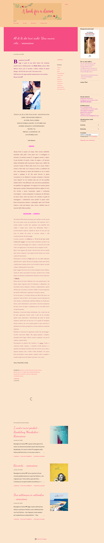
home (58, 71)
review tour (59, 85)
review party (60, 83)
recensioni (59, 81)
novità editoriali (60, 73)
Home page (16, 23)
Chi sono (25, 23)
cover (58, 69)
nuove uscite (60, 75)
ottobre (58, 77)
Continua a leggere (39, 456)
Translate (94, 136)
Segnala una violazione (87, 140)
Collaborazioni (43, 23)
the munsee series (61, 89)
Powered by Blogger (42, 539)
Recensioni (33, 23)
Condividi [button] (60, 59)
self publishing (60, 87)
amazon (58, 67)
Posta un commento (26, 456)
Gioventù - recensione (25, 465)
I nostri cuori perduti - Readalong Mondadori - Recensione (27, 432)
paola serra (59, 79)
